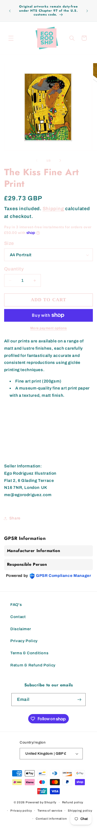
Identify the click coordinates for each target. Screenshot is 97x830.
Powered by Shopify (41, 802)
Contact (18, 617)
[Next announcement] (87, 11)
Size (9, 243)
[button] (11, 38)
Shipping (53, 208)
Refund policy (73, 802)
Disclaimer (20, 629)
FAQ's (16, 605)
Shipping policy (80, 810)
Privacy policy (21, 810)
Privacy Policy (24, 641)
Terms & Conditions (29, 653)
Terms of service (50, 810)
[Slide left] (36, 160)
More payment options (48, 328)
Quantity (14, 268)
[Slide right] (60, 160)
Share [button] (14, 518)
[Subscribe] (79, 699)
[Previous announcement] (10, 11)
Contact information (51, 818)
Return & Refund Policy (33, 665)
